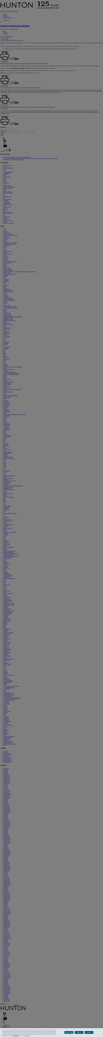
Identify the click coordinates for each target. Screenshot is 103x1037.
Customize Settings (69, 1032)
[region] (51, 1032)
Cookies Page (15, 1035)
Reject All (79, 1032)
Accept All (89, 1032)
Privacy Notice (27, 1035)
